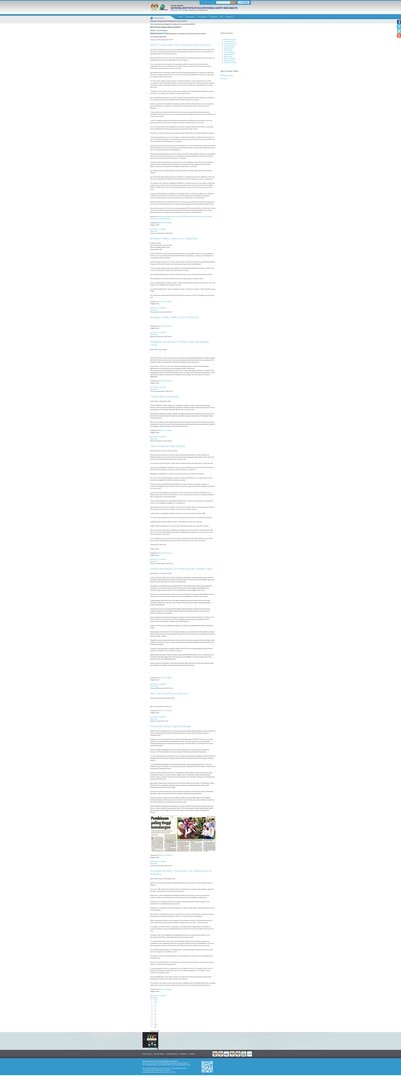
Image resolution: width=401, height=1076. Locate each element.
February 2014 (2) (229, 58)
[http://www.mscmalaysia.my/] (226, 1054)
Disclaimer (183, 1054)
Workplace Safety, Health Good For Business (174, 317)
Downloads (213, 17)
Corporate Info (190, 17)
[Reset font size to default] (152, 1046)
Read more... (154, 231)
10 (155, 1006)
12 (155, 1010)
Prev (155, 1002)
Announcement (202, 17)
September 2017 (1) (230, 44)
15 (155, 1016)
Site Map (192, 1054)
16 (155, 1018)
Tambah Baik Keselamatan (164, 396)
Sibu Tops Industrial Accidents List (169, 693)
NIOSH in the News (227, 75)
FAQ (221, 17)
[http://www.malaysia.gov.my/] (215, 1054)
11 (155, 1008)
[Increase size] (149, 1046)
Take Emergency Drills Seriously (167, 446)
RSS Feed (224, 79)
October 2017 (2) (229, 41)
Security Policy (159, 1054)
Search (233, 2)
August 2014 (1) (229, 54)
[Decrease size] (155, 1046)
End (155, 1027)
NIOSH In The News (174, 26)
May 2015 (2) (228, 50)
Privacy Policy (147, 1054)
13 (155, 1012)
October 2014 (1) (229, 52)
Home (180, 17)
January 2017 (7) (229, 48)
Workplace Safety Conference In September (174, 238)
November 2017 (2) (230, 39)
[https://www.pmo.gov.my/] (220, 1054)
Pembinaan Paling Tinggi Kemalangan (170, 726)
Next (156, 1025)
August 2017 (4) (229, 46)
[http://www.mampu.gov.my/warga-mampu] (249, 1054)
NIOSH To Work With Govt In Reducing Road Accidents (180, 45)
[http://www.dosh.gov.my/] (237, 1054)
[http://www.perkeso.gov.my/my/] (243, 1054)
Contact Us (229, 17)
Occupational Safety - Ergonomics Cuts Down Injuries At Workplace (180, 872)
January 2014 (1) (229, 60)
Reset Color (152, 1039)
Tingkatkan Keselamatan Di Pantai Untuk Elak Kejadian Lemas (179, 343)
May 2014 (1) (228, 56)
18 (155, 1023)
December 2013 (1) (230, 62)
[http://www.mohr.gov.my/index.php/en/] (232, 1054)
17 (155, 1020)
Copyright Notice (171, 1054)
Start (156, 1000)
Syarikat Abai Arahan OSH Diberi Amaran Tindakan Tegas (181, 568)
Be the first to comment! (158, 229)
